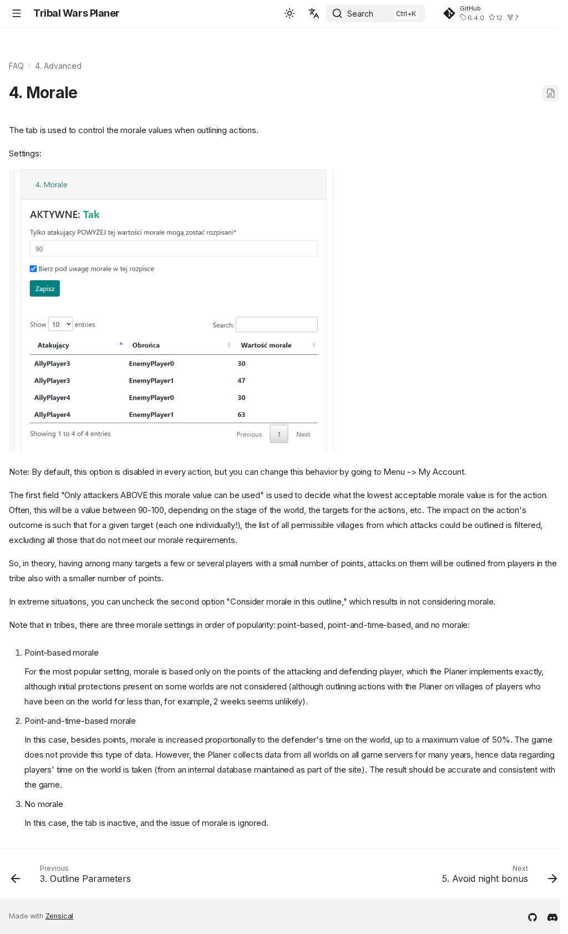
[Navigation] (17, 13)
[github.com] (532, 916)
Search (360, 13)
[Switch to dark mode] (290, 13)
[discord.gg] (552, 916)
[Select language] (314, 13)
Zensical (59, 916)
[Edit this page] (550, 93)
